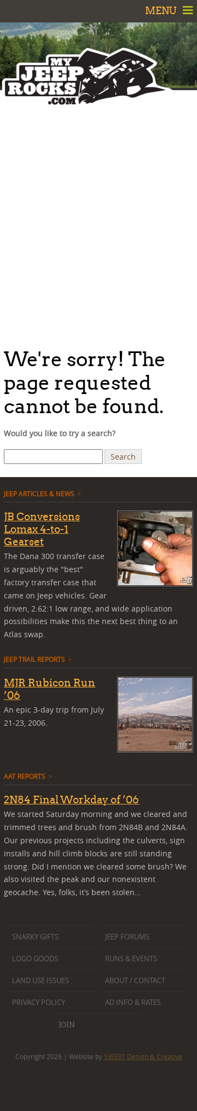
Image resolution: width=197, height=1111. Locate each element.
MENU (162, 10)
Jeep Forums (127, 937)
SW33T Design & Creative (143, 1056)
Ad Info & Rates (133, 1002)
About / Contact (135, 980)
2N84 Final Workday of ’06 (71, 799)
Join (66, 1024)
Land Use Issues (40, 980)
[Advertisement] (98, 215)
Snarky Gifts (35, 937)
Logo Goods (35, 958)
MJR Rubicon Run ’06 (49, 689)
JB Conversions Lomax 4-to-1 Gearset (42, 529)
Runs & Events (131, 958)
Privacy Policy (38, 1002)
